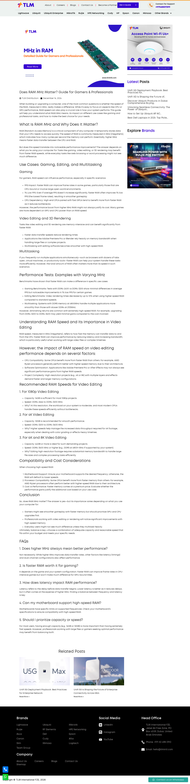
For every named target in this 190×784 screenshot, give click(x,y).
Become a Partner (107, 5)
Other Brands (162, 13)
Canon (135, 13)
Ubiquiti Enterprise (53, 13)
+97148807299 (163, 7)
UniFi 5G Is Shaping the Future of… (146, 97)
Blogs (73, 5)
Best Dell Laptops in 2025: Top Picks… (148, 118)
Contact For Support (165, 4)
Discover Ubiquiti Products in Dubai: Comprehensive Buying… (148, 102)
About (48, 5)
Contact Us (87, 5)
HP (117, 13)
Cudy (110, 13)
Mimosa (147, 13)
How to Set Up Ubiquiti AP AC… (144, 114)
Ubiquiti (36, 13)
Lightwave (23, 13)
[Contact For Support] (151, 5)
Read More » (24, 696)
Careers (61, 5)
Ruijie (81, 13)
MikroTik (71, 13)
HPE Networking (96, 13)
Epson (126, 13)
